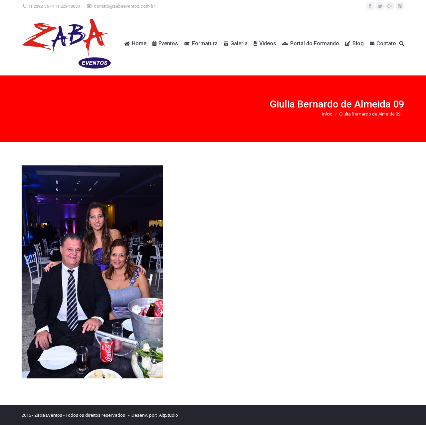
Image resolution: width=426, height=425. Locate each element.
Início (327, 114)
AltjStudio (168, 415)
